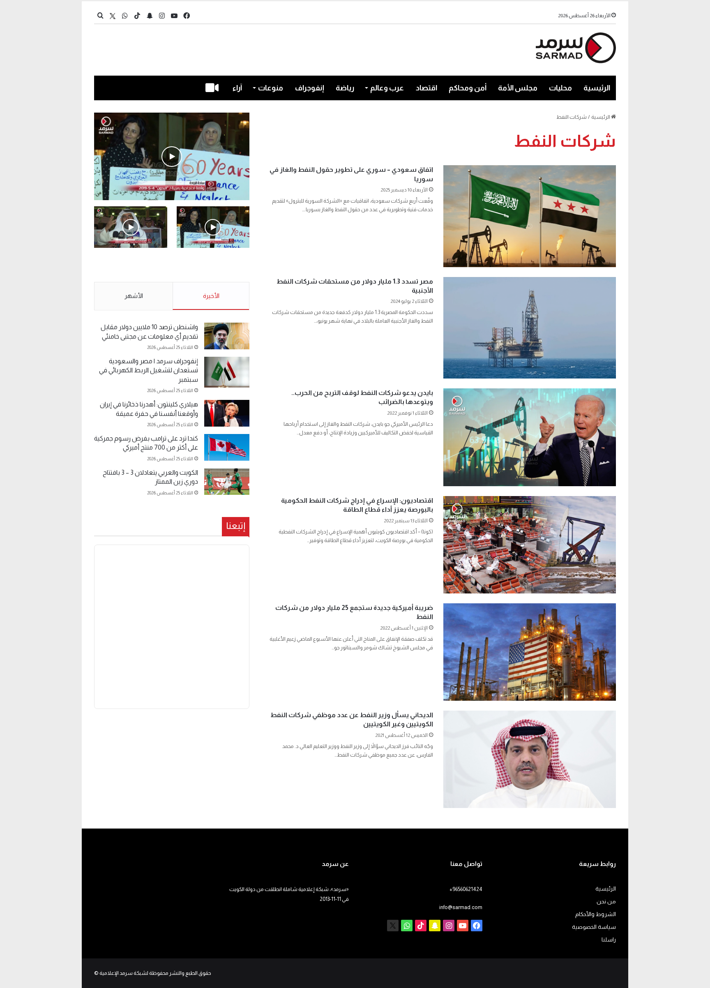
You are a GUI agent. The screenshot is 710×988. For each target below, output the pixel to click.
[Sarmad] (576, 47)
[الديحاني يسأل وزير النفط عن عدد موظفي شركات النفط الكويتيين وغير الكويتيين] (529, 759)
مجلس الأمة (517, 88)
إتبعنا (235, 525)
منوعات (270, 88)
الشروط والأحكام (595, 914)
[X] (112, 16)
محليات (560, 88)
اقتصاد (426, 88)
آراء (237, 88)
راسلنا (609, 940)
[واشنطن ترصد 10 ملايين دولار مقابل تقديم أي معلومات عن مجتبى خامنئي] (226, 336)
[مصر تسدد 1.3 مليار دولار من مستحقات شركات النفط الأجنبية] (529, 328)
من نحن (606, 901)
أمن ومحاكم (467, 88)
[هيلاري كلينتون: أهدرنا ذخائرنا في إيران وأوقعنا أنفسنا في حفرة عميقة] (226, 413)
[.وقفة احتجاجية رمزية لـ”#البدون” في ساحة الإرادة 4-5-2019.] (171, 156)
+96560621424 (466, 889)
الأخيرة (211, 295)
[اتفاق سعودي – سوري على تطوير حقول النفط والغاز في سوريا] (529, 216)
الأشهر (133, 295)
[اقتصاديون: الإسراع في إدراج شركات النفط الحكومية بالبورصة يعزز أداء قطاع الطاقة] (529, 544)
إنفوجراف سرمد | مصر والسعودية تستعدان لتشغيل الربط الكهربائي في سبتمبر (148, 370)
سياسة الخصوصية (594, 927)
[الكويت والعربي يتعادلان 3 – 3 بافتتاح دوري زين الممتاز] (226, 481)
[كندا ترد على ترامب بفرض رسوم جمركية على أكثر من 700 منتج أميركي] (226, 447)
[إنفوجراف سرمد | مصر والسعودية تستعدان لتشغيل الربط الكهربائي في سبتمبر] (226, 372)
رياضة (345, 88)
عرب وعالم (387, 88)
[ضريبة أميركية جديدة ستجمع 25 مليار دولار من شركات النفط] (529, 652)
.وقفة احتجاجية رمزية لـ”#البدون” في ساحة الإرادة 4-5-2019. (213, 265)
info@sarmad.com (460, 907)
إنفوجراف (309, 88)
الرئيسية (596, 88)
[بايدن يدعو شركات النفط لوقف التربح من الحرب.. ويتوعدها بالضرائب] (529, 437)
